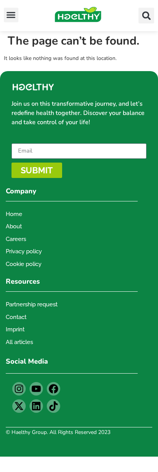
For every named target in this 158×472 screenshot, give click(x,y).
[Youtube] (36, 389)
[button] (11, 15)
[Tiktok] (53, 406)
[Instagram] (19, 389)
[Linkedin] (36, 406)
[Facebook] (53, 389)
